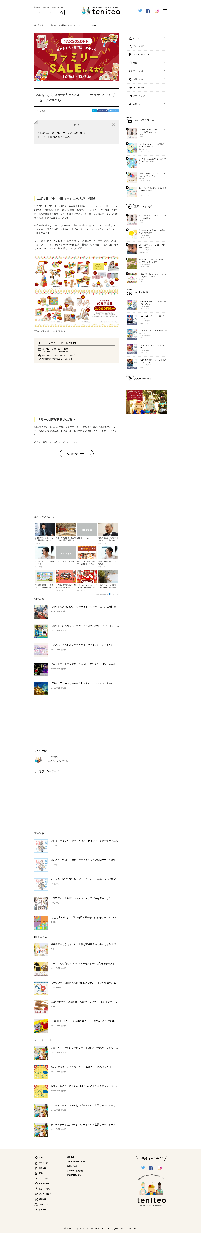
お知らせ (43, 25)
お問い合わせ (72, 1166)
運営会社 (70, 1157)
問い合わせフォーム (76, 453)
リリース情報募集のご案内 (55, 137)
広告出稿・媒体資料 (75, 1171)
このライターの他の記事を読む (58, 761)
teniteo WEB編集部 (52, 757)
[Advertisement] (54, 801)
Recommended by (102, 594)
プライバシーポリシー (76, 1162)
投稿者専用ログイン (75, 1175)
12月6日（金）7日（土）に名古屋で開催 (62, 132)
